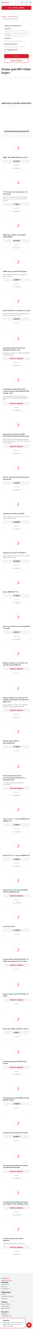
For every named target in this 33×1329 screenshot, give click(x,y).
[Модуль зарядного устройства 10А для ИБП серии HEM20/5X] (16, 653)
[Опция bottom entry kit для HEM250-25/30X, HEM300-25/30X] (16, 880)
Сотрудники (5, 1288)
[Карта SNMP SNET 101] (16, 582)
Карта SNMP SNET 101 (11, 592)
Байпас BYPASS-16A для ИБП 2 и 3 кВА (16, 310)
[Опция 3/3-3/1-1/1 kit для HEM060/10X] (16, 845)
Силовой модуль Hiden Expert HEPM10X (13, 1239)
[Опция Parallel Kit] (16, 916)
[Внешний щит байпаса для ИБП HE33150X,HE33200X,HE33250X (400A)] (16, 424)
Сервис (3, 1294)
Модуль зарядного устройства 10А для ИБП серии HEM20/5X (15, 664)
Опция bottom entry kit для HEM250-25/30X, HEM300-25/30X (15, 891)
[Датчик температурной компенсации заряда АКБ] (16, 467)
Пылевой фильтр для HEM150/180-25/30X (15, 1062)
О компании (5, 1284)
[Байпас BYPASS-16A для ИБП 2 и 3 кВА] (16, 301)
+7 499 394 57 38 (6, 1316)
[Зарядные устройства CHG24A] (16, 504)
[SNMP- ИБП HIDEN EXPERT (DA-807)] (16, 147)
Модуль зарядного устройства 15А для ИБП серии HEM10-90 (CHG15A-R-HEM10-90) (16, 700)
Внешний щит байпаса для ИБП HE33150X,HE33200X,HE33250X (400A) (16, 435)
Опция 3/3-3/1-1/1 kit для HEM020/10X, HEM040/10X (16, 820)
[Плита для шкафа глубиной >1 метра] (16, 1019)
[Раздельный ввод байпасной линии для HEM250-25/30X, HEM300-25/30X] (16, 1192)
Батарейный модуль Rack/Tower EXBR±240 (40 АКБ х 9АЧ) (14, 349)
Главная (3, 16)
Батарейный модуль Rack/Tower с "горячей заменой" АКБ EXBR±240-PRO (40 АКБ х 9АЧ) (16, 391)
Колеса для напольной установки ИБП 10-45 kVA (16, 627)
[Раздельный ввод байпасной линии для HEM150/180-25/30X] (16, 1155)
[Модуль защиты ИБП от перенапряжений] (16, 731)
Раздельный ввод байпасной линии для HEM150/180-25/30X (15, 1166)
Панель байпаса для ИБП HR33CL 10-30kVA (16, 995)
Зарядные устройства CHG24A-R (14, 553)
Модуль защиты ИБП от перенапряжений (11, 742)
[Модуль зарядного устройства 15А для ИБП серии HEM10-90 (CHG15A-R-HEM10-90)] (16, 688)
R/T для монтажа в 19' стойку (15, 47)
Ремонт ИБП (5, 1304)
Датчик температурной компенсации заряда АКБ (16, 478)
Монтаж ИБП (5, 1308)
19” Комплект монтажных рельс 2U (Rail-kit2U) (15, 193)
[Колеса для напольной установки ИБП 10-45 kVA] (16, 616)
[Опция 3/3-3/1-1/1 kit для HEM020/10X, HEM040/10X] (16, 809)
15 (7, 52)
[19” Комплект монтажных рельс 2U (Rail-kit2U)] (16, 182)
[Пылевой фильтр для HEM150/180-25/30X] (16, 1051)
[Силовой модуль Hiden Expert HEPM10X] (16, 1228)
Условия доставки (7, 1296)
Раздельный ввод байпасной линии (15, 1133)
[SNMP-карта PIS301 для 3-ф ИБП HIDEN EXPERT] (16, 225)
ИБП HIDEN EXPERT (13, 16)
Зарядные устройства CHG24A (13, 513)
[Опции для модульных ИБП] (16, 120)
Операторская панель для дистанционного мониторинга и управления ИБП (14, 778)
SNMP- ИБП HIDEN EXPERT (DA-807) (15, 157)
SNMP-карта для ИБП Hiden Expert (15, 271)
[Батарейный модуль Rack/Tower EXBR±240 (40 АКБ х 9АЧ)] (16, 338)
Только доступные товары (14, 41)
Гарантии (4, 1298)
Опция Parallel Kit (9, 926)
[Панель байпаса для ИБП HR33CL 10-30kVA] (16, 984)
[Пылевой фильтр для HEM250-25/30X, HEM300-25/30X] (16, 1088)
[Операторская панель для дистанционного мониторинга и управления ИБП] (16, 766)
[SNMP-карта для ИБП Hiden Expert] (16, 261)
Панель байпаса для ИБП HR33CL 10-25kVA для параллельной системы (16, 960)
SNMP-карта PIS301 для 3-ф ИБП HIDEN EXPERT (14, 236)
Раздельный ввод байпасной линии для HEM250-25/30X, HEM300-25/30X (15, 1203)
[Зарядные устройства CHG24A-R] (16, 543)
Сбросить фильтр (16, 61)
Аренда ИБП (5, 1306)
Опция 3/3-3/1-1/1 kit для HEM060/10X (16, 855)
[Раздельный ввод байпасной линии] (16, 1123)
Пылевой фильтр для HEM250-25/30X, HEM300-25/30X (16, 1099)
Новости (4, 1286)
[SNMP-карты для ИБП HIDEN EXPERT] (16, 92)
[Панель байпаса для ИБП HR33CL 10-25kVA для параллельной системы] (16, 949)
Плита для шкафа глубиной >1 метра (15, 1029)
